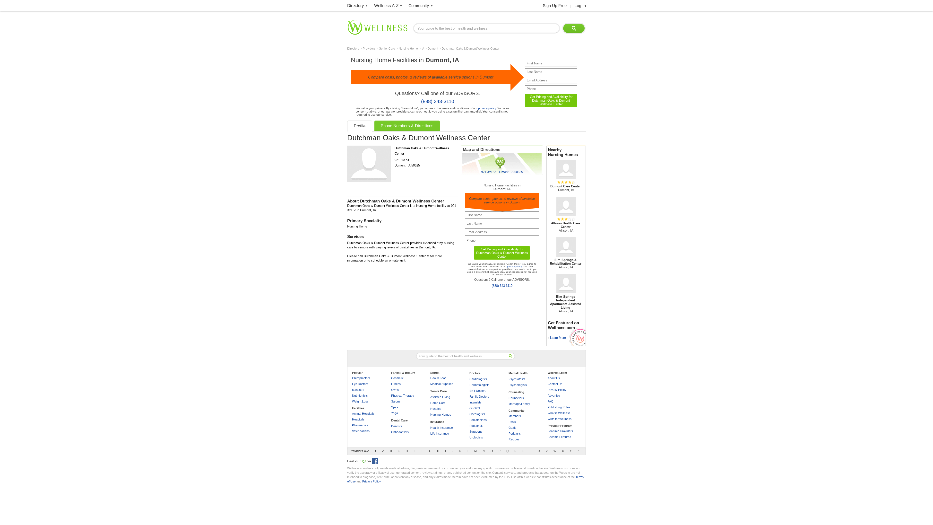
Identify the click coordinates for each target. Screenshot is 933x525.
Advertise (554, 395)
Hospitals (358, 419)
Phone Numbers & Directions (407, 125)
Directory (355, 5)
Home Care (438, 403)
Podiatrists (476, 426)
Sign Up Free (555, 5)
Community (418, 5)
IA (423, 48)
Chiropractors (361, 378)
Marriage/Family (519, 404)
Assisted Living (440, 397)
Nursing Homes (440, 414)
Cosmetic (397, 378)
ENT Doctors (477, 391)
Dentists (396, 426)
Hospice (435, 409)
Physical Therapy (402, 395)
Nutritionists (360, 395)
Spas (394, 407)
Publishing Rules (559, 407)
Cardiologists (478, 379)
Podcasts (515, 433)
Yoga (394, 413)
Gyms (395, 390)
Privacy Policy (557, 390)
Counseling (516, 392)
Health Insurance (441, 427)
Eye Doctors (360, 384)
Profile (359, 126)
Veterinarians (361, 431)
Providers (369, 48)
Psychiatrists (517, 379)
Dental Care (399, 420)
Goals (512, 427)
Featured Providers (560, 431)
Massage (358, 390)
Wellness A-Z (386, 5)
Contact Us (555, 384)
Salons (395, 401)
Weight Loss (360, 401)
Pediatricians (478, 420)
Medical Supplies (441, 384)
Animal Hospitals (363, 413)
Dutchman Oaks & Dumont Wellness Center (470, 48)
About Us (554, 378)
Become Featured (559, 437)
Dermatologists (479, 385)
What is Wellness (559, 413)
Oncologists (477, 414)
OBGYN (474, 408)
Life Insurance (439, 433)
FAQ (550, 401)
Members (515, 416)
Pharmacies (360, 425)
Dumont (433, 48)
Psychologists (518, 385)
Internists (475, 402)
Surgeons (475, 431)
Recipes (514, 439)
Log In (580, 5)
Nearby (563, 152)
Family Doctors (479, 396)
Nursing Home (409, 48)
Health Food (438, 378)
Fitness (396, 384)
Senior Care (387, 48)
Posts (512, 422)
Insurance (437, 422)
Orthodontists (400, 432)
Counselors (516, 398)
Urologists (476, 437)
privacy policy (487, 108)
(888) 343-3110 (437, 101)
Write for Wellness (559, 419)
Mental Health (518, 373)
